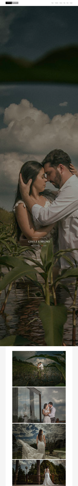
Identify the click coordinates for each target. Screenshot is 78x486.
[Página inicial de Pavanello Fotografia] (14, 3)
